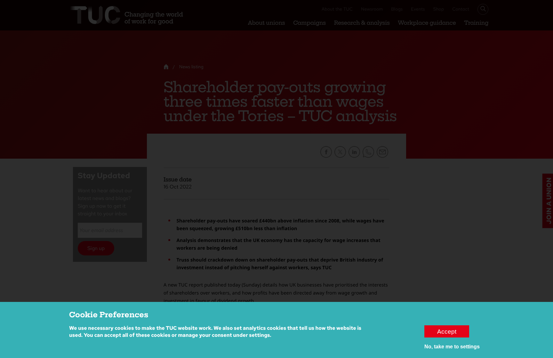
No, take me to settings (452, 346)
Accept (446, 331)
